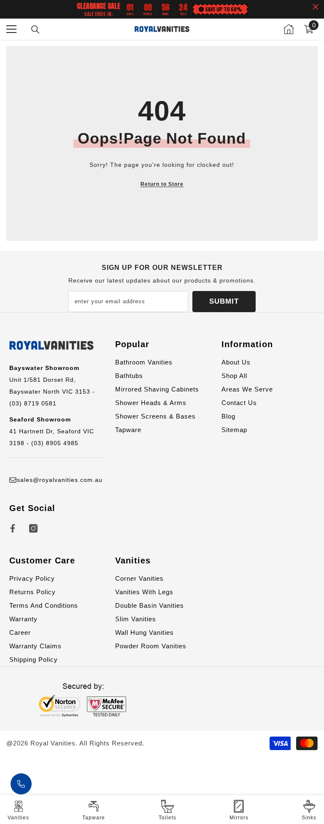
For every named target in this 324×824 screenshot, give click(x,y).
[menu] (11, 29)
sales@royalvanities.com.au (60, 479)
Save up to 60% (223, 9)
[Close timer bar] (315, 6)
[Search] (35, 29)
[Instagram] (33, 528)
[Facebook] (13, 528)
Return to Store (162, 184)
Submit (224, 301)
